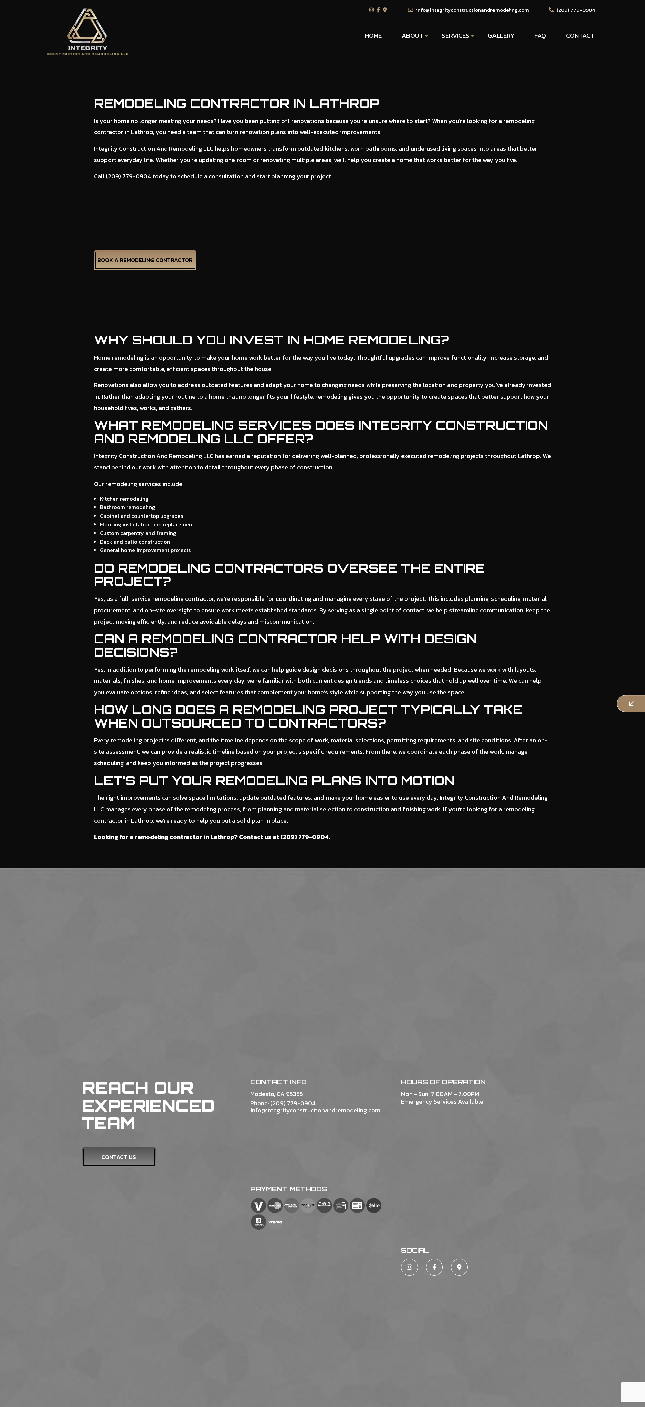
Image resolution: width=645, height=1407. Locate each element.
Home (373, 35)
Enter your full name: (499, 647)
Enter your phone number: (505, 670)
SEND (589, 765)
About (412, 35)
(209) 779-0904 (575, 10)
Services (455, 35)
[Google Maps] (385, 10)
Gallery (501, 35)
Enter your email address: (504, 694)
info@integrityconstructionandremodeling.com (472, 10)
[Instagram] (372, 10)
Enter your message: (499, 717)
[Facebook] (379, 10)
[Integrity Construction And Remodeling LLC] (88, 32)
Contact (580, 35)
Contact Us (118, 1157)
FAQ (540, 35)
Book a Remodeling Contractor (145, 260)
